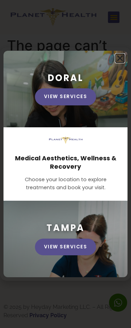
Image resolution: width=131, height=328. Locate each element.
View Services (65, 246)
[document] (65, 164)
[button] (120, 58)
